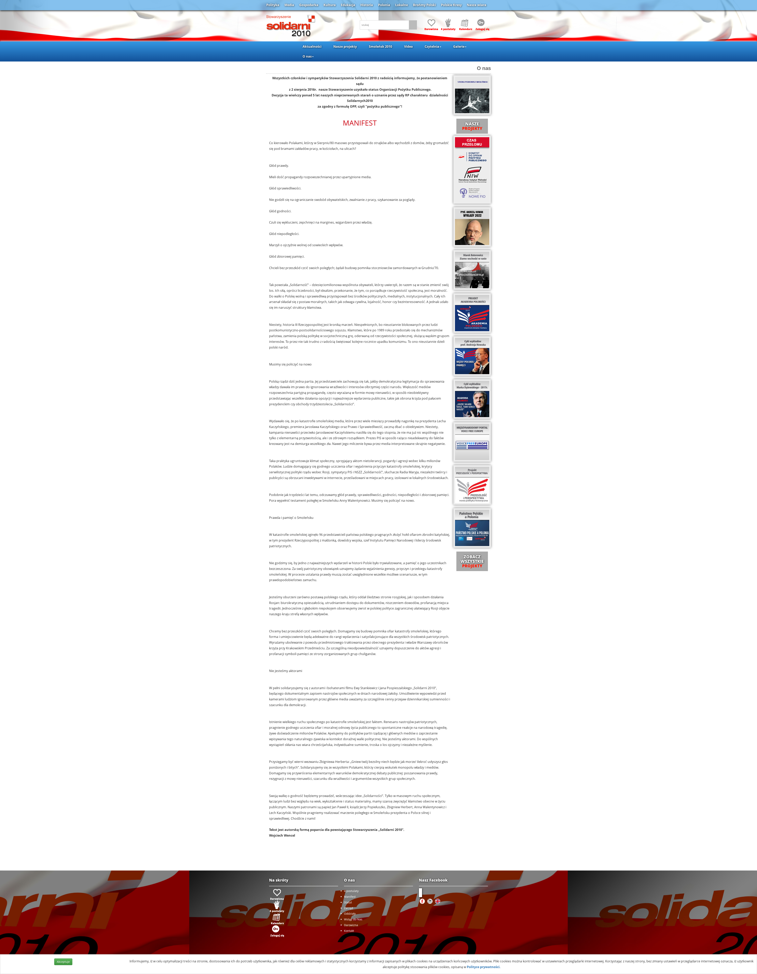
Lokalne (401, 5)
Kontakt (349, 931)
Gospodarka (308, 5)
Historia (366, 5)
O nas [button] (307, 56)
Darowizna (351, 925)
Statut (348, 902)
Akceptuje (63, 962)
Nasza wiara (476, 5)
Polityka (272, 5)
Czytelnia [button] (432, 46)
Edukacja (348, 5)
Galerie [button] (458, 46)
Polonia (384, 5)
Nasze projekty (345, 46)
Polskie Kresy (451, 5)
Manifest (350, 897)
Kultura (329, 5)
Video (408, 46)
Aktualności (312, 46)
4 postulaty (351, 891)
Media (289, 5)
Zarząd (348, 908)
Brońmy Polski (424, 5)
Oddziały (350, 913)
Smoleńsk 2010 (380, 46)
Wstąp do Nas (353, 919)
